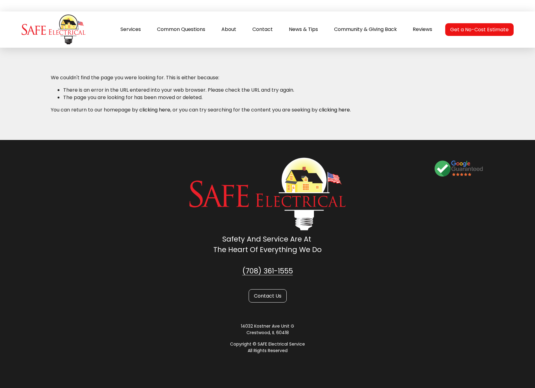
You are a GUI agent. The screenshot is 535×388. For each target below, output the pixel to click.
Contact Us (267, 295)
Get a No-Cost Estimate (479, 29)
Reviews (422, 29)
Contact (262, 29)
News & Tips (303, 29)
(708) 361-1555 (267, 271)
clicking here (154, 109)
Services (130, 29)
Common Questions (181, 29)
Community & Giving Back (365, 29)
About (228, 29)
